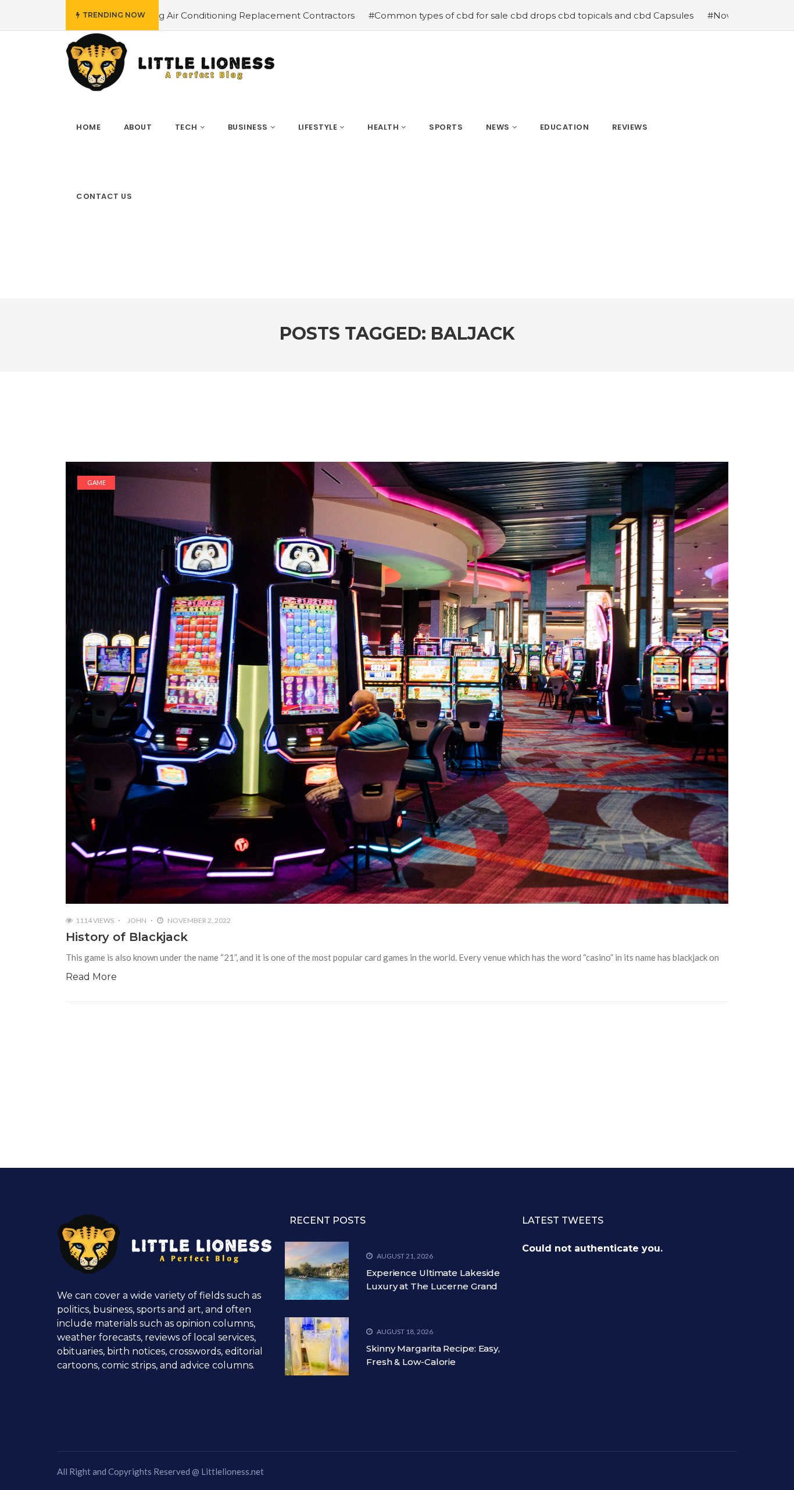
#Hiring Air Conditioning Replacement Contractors (185, 15)
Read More (91, 976)
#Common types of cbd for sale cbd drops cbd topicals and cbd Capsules (472, 15)
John (136, 920)
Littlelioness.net (232, 1471)
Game (96, 482)
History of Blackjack (127, 937)
